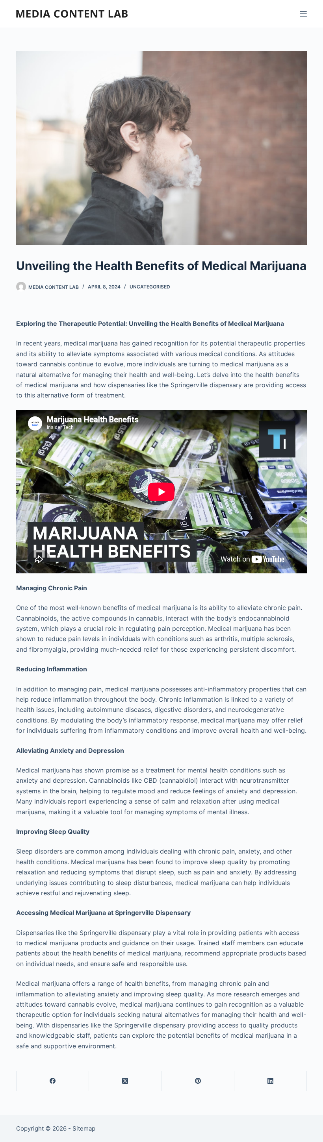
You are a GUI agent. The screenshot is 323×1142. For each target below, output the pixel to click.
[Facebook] (53, 1081)
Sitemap (83, 1128)
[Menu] (303, 13)
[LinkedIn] (270, 1081)
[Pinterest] (198, 1081)
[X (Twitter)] (125, 1081)
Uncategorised (150, 287)
